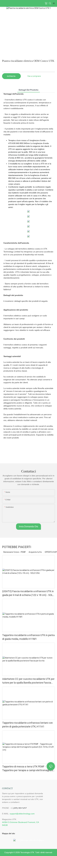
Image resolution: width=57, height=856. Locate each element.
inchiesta (11, 76)
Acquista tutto (35, 552)
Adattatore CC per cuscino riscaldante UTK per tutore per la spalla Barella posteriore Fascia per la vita (28, 680)
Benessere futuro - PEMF (14, 552)
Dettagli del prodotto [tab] (28, 90)
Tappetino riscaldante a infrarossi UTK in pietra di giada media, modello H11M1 (28, 637)
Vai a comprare (34, 76)
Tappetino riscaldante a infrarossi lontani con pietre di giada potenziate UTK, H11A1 (27, 724)
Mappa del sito (8, 833)
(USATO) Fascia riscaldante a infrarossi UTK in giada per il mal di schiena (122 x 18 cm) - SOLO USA (28, 593)
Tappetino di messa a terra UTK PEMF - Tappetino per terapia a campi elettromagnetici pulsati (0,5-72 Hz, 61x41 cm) (28, 768)
